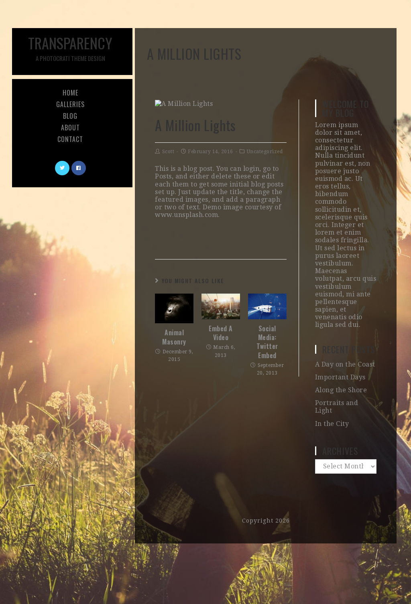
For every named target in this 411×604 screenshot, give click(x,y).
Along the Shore (341, 390)
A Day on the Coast (345, 364)
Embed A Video (221, 333)
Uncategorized (265, 151)
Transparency (70, 47)
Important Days (340, 377)
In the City (332, 424)
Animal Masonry (174, 337)
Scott (168, 151)
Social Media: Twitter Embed (267, 342)
